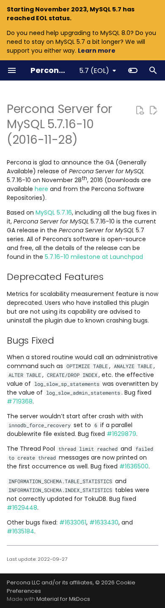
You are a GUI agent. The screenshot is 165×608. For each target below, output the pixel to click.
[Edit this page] (153, 110)
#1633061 (72, 522)
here (41, 189)
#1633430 (103, 522)
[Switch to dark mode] (132, 70)
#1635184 (20, 531)
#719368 (20, 401)
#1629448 (22, 507)
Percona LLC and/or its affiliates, (51, 582)
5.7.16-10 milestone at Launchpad (94, 257)
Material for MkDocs (63, 599)
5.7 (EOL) (94, 70)
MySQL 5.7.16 (54, 212)
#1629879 (121, 434)
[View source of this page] (140, 110)
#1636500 (133, 466)
